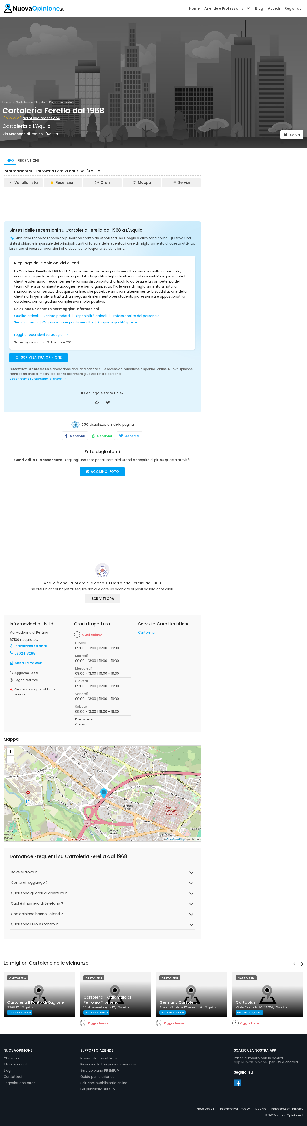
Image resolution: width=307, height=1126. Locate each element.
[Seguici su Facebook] (237, 1082)
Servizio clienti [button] (26, 322)
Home (194, 8)
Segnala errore (26, 680)
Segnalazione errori (19, 1083)
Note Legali (205, 1108)
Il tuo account (15, 1064)
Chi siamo (12, 1058)
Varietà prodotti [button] (56, 316)
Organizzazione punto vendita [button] (67, 322)
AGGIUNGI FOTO (104, 471)
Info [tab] (10, 160)
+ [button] (10, 752)
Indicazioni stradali (30, 646)
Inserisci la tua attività (98, 1058)
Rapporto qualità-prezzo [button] (118, 322)
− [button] (10, 759)
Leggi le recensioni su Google (39, 334)
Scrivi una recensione (41, 118)
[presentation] (294, 964)
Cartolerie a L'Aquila (30, 102)
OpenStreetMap (175, 839)
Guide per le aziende (97, 1077)
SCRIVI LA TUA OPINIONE (41, 357)
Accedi (274, 8)
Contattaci (13, 1077)
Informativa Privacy (235, 1108)
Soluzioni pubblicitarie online (103, 1083)
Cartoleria (146, 632)
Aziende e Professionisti (225, 8)
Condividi (77, 436)
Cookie (260, 1108)
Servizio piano (100, 1070)
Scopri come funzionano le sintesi (35, 378)
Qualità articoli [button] (26, 316)
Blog (259, 8)
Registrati (293, 8)
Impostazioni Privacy (287, 1108)
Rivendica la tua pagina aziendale (108, 1064)
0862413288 (24, 653)
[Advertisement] (102, 201)
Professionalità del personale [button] (135, 316)
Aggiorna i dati (26, 673)
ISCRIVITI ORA (102, 598)
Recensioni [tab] (28, 160)
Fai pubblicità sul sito (97, 1089)
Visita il (28, 663)
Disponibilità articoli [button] (91, 316)
